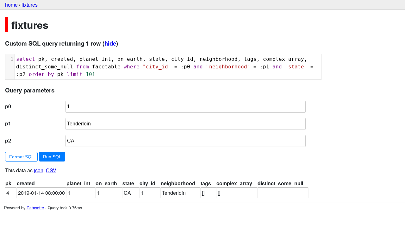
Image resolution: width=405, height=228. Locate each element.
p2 (8, 140)
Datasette (35, 208)
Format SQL (21, 156)
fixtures (30, 4)
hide (110, 43)
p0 (8, 106)
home (11, 4)
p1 (8, 123)
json (38, 170)
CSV (51, 170)
